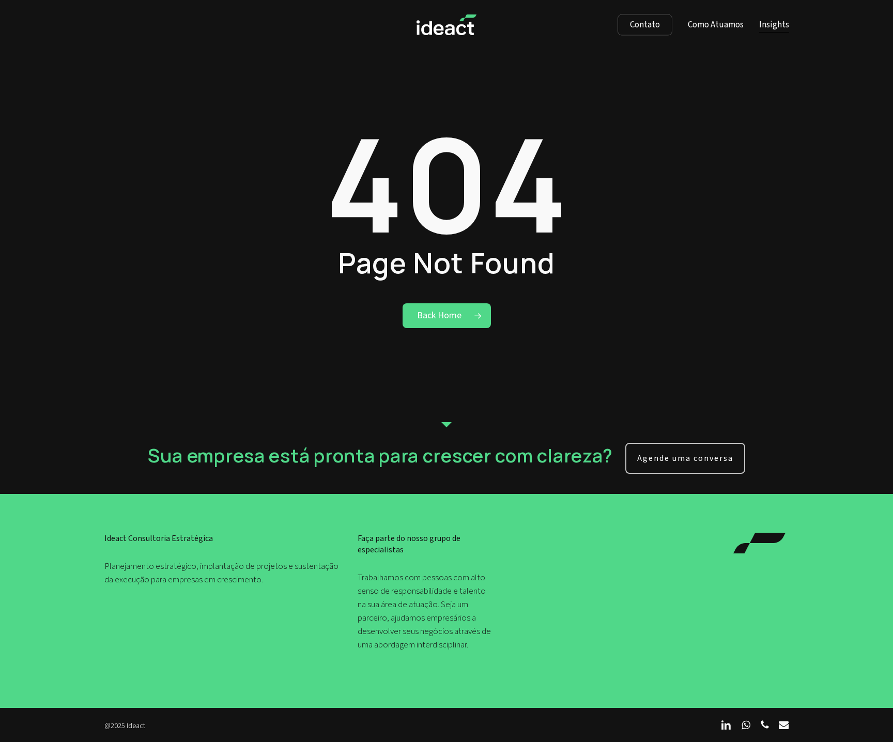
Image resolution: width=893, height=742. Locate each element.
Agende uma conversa (685, 458)
